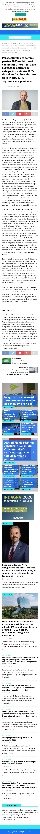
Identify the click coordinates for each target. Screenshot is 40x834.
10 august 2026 (27, 476)
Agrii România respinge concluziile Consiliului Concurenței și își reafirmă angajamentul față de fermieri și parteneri (19, 451)
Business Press (23, 86)
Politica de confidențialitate (20, 11)
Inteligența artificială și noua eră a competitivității (17, 739)
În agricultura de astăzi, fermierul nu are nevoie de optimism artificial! (19, 400)
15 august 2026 (9, 476)
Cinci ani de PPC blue (10, 430)
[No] (37, 9)
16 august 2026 (9, 462)
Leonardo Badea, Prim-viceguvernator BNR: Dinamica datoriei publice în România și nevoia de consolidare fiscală (19, 785)
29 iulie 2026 (26, 434)
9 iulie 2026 (7, 766)
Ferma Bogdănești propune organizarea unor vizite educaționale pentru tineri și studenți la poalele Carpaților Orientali (29, 410)
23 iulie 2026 (8, 743)
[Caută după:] (20, 37)
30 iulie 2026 (26, 420)
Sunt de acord (20, 14)
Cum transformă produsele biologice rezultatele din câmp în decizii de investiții (10, 413)
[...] (24, 587)
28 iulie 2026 (8, 638)
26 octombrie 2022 (9, 86)
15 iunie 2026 (8, 790)
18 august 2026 (8, 579)
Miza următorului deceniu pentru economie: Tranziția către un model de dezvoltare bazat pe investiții (18, 687)
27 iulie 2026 (8, 693)
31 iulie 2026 (8, 407)
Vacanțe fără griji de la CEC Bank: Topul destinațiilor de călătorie (19, 762)
